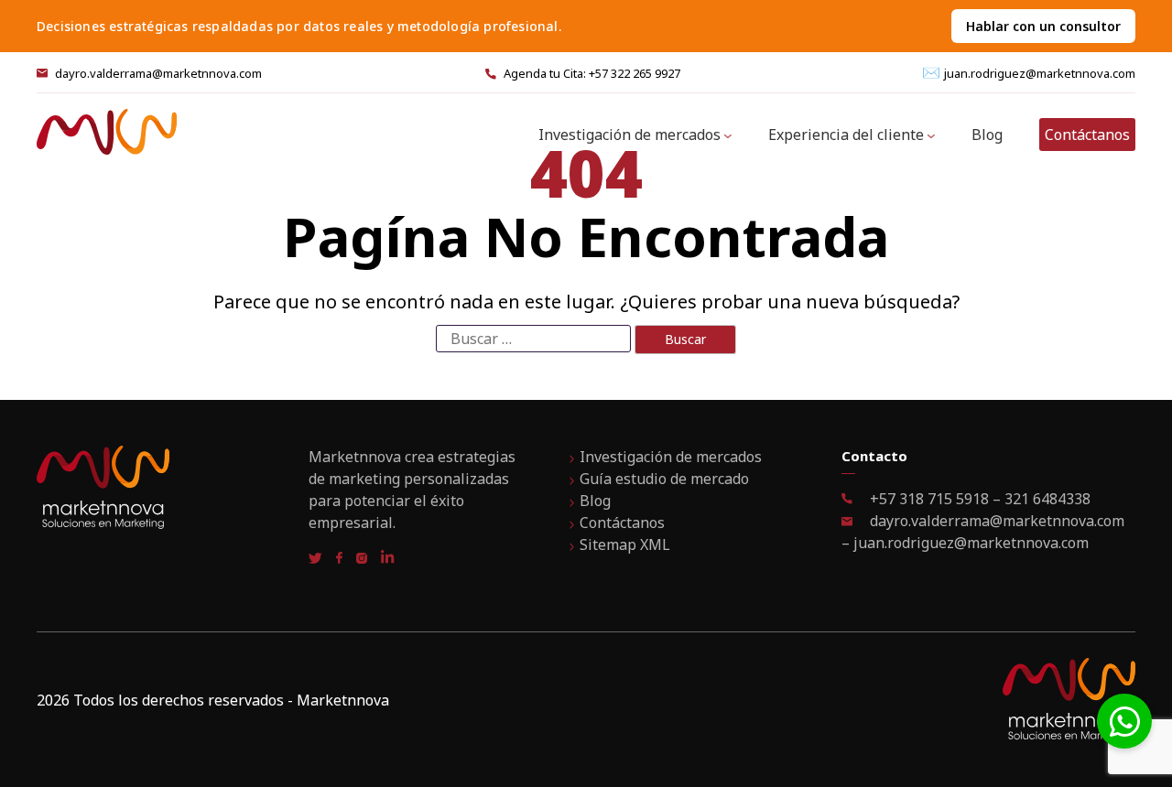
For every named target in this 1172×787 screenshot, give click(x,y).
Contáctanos (1087, 134)
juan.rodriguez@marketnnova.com (1039, 73)
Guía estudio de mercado (664, 479)
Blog (987, 134)
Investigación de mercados (629, 134)
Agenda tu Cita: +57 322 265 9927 (592, 73)
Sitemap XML (625, 544)
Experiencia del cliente (846, 134)
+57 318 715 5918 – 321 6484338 (978, 499)
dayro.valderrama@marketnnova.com (158, 73)
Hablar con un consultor (1043, 26)
